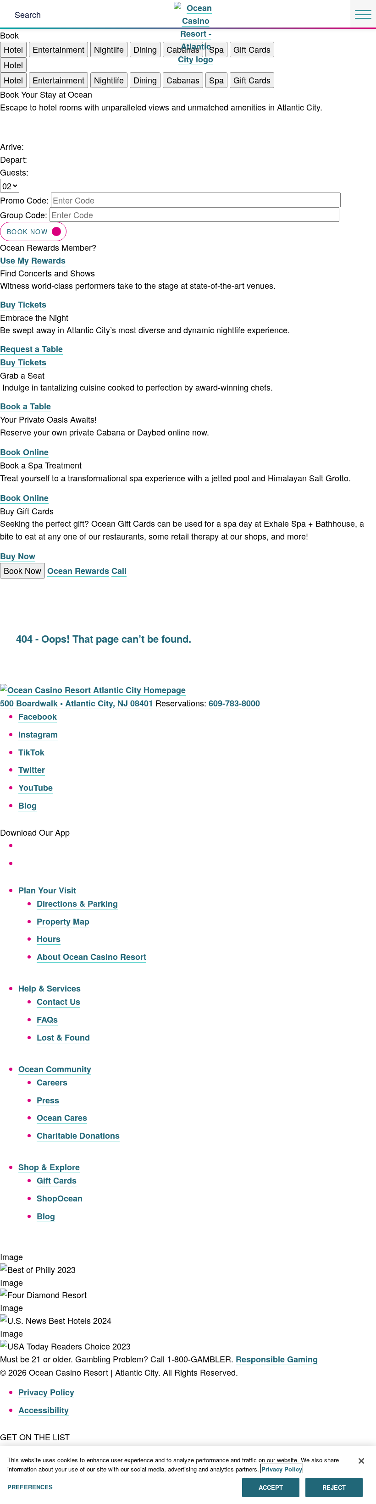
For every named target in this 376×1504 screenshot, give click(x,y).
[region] (188, 1475)
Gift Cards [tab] (252, 49)
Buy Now (17, 556)
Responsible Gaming (277, 1359)
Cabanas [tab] (182, 80)
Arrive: (12, 146)
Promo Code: (24, 200)
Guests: (14, 172)
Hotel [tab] (13, 49)
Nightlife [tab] (109, 49)
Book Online (24, 452)
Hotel (13, 65)
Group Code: (23, 214)
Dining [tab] (145, 49)
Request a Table (31, 349)
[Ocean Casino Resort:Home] (195, 13)
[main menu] (363, 14)
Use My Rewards (33, 260)
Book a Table (25, 406)
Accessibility (43, 1410)
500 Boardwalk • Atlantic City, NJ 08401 (76, 703)
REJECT (334, 1487)
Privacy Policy (46, 1392)
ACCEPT (271, 1487)
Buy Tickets (23, 304)
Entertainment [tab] (58, 49)
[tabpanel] (188, 177)
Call (119, 571)
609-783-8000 (234, 703)
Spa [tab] (216, 80)
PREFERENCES (30, 1486)
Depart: (13, 159)
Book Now (27, 231)
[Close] (361, 1461)
